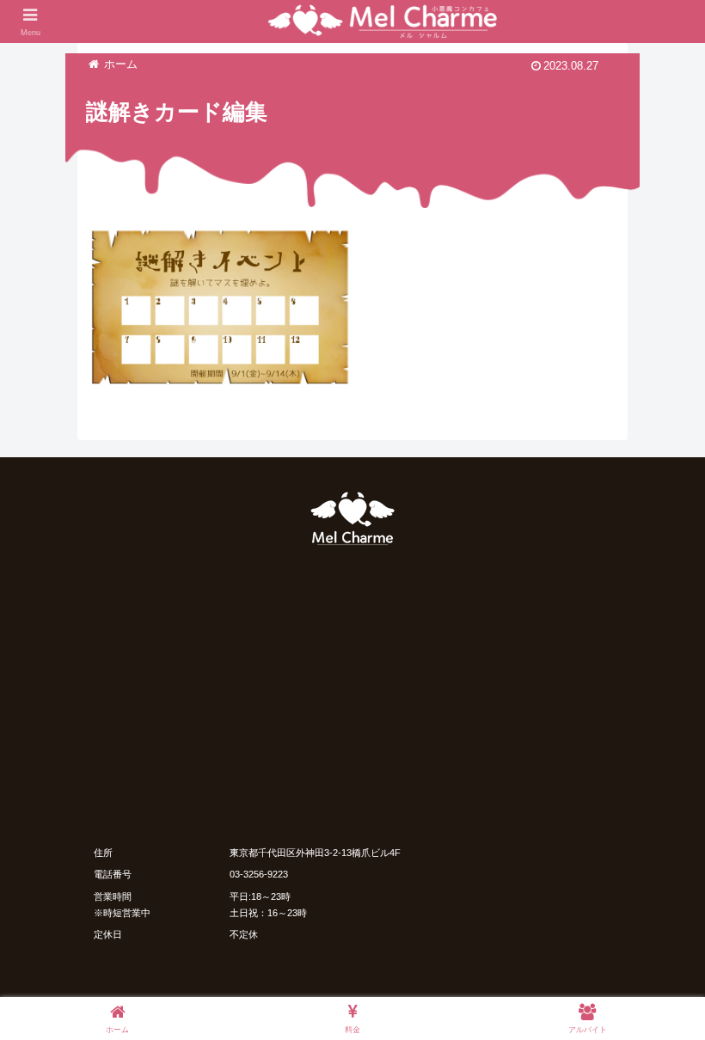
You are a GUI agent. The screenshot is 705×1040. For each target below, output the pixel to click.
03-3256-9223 (259, 874)
